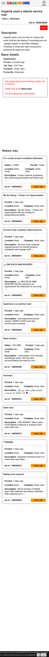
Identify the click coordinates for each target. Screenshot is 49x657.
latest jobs (26, 89)
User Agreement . (30, 655)
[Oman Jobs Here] (18, 4)
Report (43, 28)
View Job (38, 187)
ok (38, 655)
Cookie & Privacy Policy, (11, 655)
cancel (43, 655)
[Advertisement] (24, 121)
